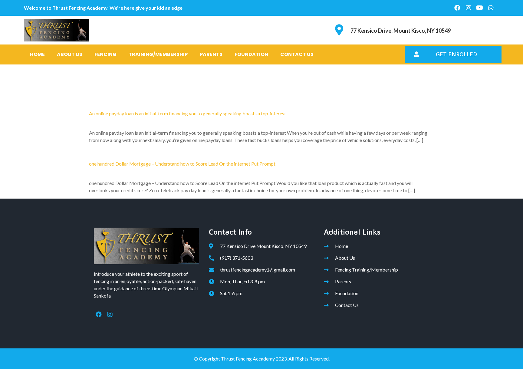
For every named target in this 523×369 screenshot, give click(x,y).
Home (37, 54)
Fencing (105, 54)
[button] (453, 54)
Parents (211, 54)
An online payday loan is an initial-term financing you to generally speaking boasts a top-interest (187, 113)
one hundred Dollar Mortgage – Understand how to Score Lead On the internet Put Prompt (182, 163)
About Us (69, 54)
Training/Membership (158, 54)
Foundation (251, 54)
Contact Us (297, 54)
